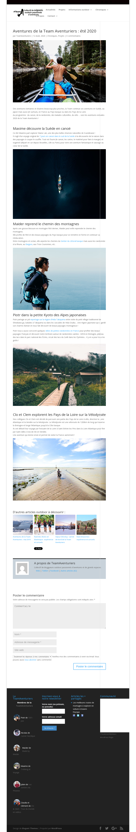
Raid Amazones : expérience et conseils (86, 538)
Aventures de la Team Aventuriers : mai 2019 (22, 538)
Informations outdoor (79, 10)
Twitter (45, 570)
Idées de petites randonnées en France (62, 330)
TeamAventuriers (23, 36)
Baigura (29, 244)
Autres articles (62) (69, 570)
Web (38, 570)
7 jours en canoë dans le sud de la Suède (57, 136)
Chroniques (100, 10)
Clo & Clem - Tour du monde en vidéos (23, 809)
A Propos (40, 16)
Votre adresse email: (52, 717)
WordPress (56, 828)
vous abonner (30, 659)
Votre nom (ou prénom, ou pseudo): (53, 705)
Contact (51, 16)
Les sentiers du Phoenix (22, 787)
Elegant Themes (30, 828)
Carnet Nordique (28, 736)
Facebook (54, 570)
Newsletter (119, 2)
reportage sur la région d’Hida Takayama (47, 319)
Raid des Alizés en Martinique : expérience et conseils (43, 539)
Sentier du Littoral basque (72, 241)
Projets (62, 10)
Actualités (50, 10)
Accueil (39, 10)
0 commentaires (73, 36)
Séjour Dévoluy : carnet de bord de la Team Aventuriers (64, 539)
